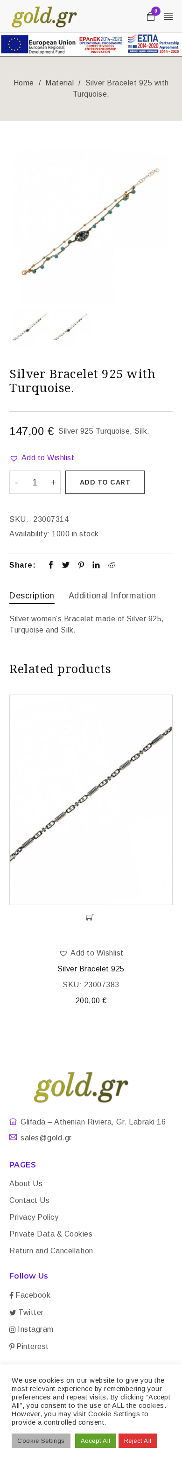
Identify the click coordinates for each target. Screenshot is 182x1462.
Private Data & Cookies (50, 1234)
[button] (41, 458)
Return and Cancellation (51, 1251)
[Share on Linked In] (96, 565)
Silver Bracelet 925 (91, 969)
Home (24, 83)
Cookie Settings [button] (41, 1440)
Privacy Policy (33, 1217)
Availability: (29, 534)
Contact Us (29, 1200)
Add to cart (105, 482)
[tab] (32, 597)
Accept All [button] (96, 1440)
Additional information (112, 595)
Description (32, 595)
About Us (25, 1184)
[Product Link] (91, 800)
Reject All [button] (138, 1440)
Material (59, 83)
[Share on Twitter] (66, 565)
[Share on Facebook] (51, 565)
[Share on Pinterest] (81, 565)
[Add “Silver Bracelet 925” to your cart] (91, 917)
